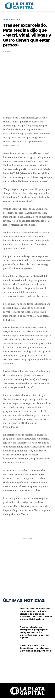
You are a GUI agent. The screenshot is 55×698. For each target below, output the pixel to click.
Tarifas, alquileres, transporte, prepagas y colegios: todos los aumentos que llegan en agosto (34, 632)
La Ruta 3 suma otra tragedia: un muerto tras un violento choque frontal (35, 648)
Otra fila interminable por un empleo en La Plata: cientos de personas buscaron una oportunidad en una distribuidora (36, 614)
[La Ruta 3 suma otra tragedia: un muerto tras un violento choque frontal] (10, 650)
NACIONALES (11, 19)
